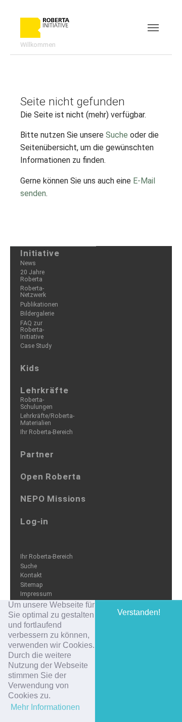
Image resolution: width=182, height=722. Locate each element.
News (28, 263)
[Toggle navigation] (153, 27)
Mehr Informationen (45, 707)
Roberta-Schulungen (36, 403)
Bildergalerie (37, 313)
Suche (117, 135)
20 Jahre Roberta (32, 275)
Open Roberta (50, 476)
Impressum (36, 593)
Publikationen (39, 304)
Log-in (34, 521)
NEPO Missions (53, 499)
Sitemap (31, 584)
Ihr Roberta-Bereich (46, 432)
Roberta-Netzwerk (33, 291)
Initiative (40, 253)
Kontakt (31, 575)
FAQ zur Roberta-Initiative (32, 330)
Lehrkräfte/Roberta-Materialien (47, 419)
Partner (37, 454)
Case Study (36, 345)
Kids (29, 368)
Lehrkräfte (44, 390)
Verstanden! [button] (138, 612)
